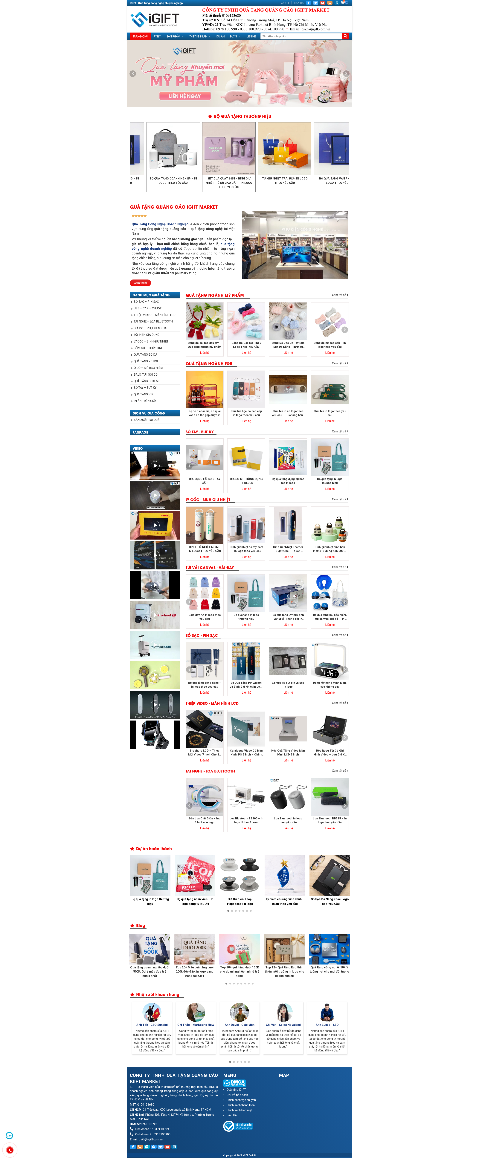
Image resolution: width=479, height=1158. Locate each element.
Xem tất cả (339, 295)
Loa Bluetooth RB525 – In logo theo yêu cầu (330, 820)
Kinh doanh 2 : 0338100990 (152, 1134)
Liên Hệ (299, 2)
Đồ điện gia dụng (146, 335)
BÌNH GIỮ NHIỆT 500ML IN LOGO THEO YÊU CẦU (204, 549)
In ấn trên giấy (145, 401)
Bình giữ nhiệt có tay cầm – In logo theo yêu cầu (246, 549)
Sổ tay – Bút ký (145, 387)
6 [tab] (247, 911)
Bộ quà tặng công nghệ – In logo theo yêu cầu (204, 684)
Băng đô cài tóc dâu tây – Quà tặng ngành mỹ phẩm (204, 344)
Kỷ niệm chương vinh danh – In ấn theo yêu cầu (240, 901)
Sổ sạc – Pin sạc (146, 301)
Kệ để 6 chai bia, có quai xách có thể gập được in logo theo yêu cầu (205, 413)
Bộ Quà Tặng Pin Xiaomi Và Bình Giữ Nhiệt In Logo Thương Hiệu (246, 685)
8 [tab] (253, 984)
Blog (233, 36)
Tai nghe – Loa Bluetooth (153, 321)
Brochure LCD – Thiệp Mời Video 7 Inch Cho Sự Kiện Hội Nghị (204, 753)
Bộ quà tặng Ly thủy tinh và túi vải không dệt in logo (288, 617)
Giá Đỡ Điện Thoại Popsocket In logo (195, 901)
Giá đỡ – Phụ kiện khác (151, 328)
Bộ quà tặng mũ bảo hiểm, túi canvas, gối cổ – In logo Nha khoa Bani (330, 617)
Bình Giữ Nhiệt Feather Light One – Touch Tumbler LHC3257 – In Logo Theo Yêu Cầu (288, 549)
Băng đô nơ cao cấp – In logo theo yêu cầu (330, 344)
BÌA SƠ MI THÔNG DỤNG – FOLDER (246, 481)
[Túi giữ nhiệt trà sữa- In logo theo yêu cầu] (229, 148)
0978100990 (149, 1124)
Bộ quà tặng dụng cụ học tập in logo (288, 481)
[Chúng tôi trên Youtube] (322, 3)
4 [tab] (239, 911)
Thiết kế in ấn (198, 36)
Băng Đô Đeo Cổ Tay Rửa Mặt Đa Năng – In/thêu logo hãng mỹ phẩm (288, 345)
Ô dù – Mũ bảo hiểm (148, 368)
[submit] (345, 36)
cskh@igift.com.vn (151, 1139)
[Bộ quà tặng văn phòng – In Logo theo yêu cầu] (285, 148)
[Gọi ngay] (329, 3)
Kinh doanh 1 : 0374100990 (152, 1129)
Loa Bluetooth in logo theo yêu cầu (288, 820)
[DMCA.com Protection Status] (248, 1083)
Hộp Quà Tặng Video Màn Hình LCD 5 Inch (288, 752)
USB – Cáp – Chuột (147, 308)
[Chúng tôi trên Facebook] (308, 3)
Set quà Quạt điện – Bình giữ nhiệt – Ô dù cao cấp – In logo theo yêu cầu (174, 183)
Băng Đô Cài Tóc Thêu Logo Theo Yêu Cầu (246, 344)
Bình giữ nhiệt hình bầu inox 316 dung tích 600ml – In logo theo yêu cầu (330, 549)
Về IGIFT (285, 2)
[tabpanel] (149, 881)
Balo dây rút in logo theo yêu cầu (205, 617)
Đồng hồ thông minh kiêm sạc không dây (330, 684)
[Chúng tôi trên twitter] (315, 3)
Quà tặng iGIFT (236, 1089)
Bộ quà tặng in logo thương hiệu (329, 481)
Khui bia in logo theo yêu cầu (330, 413)
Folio (157, 36)
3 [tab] (243, 104)
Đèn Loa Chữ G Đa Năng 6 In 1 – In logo (204, 820)
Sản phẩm (173, 36)
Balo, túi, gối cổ (146, 374)
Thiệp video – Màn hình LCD (155, 315)
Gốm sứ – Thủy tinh (148, 348)
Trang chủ (140, 36)
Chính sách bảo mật (239, 1110)
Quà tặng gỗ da (145, 354)
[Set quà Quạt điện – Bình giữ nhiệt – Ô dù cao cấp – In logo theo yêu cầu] (173, 148)
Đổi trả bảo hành (237, 1095)
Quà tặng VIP (143, 394)
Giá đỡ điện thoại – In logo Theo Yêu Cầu (330, 901)
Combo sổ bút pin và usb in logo (288, 684)
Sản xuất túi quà (146, 420)
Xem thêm (140, 283)
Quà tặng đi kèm (146, 381)
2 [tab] (239, 104)
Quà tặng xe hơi (146, 361)
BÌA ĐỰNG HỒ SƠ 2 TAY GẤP (204, 481)
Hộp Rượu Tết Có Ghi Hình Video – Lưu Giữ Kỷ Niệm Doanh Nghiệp (330, 753)
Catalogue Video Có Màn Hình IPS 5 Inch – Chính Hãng (246, 753)
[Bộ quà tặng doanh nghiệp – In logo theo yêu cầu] (341, 148)
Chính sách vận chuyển (241, 1100)
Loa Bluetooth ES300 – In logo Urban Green (246, 820)
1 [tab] (236, 104)
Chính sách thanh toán (241, 1105)
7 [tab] (251, 911)
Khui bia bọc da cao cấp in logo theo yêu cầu (246, 413)
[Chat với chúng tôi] (9, 1135)
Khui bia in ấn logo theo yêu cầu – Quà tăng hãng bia (288, 413)
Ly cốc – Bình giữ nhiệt (151, 341)
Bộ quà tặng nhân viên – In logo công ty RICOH (150, 901)
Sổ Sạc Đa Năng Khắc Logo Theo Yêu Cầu (285, 901)
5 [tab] (243, 911)
